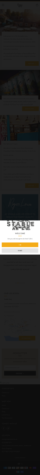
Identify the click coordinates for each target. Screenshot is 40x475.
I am (20, 245)
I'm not (20, 251)
